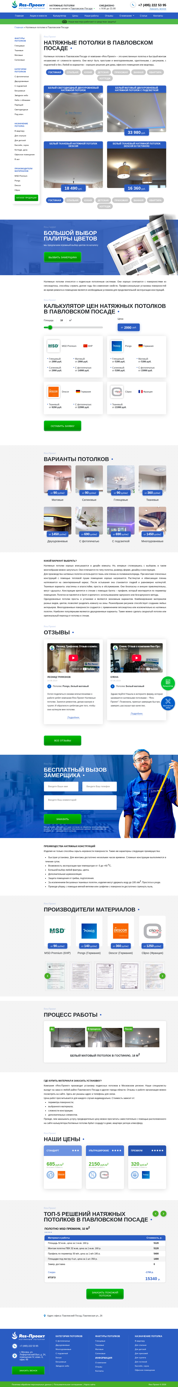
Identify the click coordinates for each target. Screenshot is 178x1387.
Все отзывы (62, 740)
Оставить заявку (62, 426)
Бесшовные (20, 91)
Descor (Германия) (121, 953)
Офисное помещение (25, 154)
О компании (125, 16)
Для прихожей (141, 1353)
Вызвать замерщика (63, 257)
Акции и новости (38, 16)
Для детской (20, 140)
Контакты (158, 16)
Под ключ (19, 114)
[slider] (50, 327)
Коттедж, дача (21, 150)
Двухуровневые (22, 81)
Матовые (19, 55)
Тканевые (19, 50)
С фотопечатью (22, 76)
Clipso (17, 190)
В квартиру (19, 131)
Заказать (62, 819)
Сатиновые (20, 60)
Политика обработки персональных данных (32, 1384)
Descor (18, 185)
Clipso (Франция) (152, 953)
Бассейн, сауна (22, 145)
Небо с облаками (22, 100)
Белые (59, 1358)
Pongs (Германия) (89, 953)
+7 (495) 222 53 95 (29, 1346)
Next (162, 976)
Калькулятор (59, 16)
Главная (19, 16)
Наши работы (92, 16)
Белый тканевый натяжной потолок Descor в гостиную (136, 144)
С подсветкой (21, 86)
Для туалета (140, 1358)
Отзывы (109, 16)
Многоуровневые (152, 541)
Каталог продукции (26, 198)
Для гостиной (141, 1362)
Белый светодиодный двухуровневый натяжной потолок (73, 89)
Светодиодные (21, 109)
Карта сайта (89, 1384)
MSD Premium (21, 176)
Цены (75, 16)
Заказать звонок (157, 9)
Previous (47, 976)
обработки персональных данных (77, 829)
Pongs (17, 181)
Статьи (143, 16)
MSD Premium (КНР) (57, 953)
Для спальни (20, 136)
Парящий (19, 105)
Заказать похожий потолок (105, 1294)
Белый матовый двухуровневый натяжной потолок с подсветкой (136, 89)
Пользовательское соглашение (68, 1384)
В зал (17, 159)
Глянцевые (20, 46)
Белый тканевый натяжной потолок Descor (73, 144)
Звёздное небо (21, 95)
